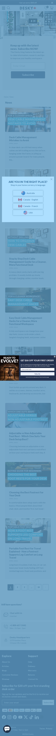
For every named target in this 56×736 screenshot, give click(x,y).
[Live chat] (7, 729)
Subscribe (37, 374)
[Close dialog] (54, 356)
